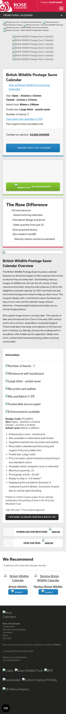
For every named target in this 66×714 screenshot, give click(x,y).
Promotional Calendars (18, 20)
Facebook (5, 684)
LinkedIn (23, 684)
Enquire (18, 574)
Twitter (17, 684)
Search (42, 13)
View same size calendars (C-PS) (24, 98)
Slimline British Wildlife (48, 566)
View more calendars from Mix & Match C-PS (32, 497)
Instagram (11, 684)
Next (60, 41)
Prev (6, 41)
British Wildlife (18, 566)
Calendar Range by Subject (12, 30)
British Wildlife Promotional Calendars (34, 32)
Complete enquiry (51, 13)
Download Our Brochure (32, 511)
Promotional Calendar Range (31, 27)
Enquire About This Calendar (34, 127)
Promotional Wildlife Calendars (52, 30)
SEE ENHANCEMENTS (41, 166)
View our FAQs (32, 523)
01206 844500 (39, 114)
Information (12, 334)
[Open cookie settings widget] (6, 708)
